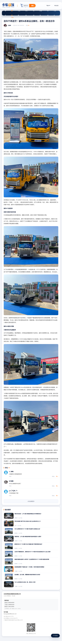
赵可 (15, 525)
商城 (47, 13)
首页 (5, 13)
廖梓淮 (16, 518)
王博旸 (16, 571)
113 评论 (20, 556)
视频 (33, 13)
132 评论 (20, 563)
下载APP (48, 5)
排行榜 (26, 13)
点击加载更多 (31, 501)
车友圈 (19, 13)
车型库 (55, 13)
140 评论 (20, 518)
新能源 (41, 13)
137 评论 (20, 540)
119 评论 (20, 548)
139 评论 (20, 533)
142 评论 (20, 578)
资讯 (12, 13)
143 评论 (20, 586)
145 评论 (19, 525)
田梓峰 (16, 533)
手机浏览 (56, 5)
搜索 (32, 5)
